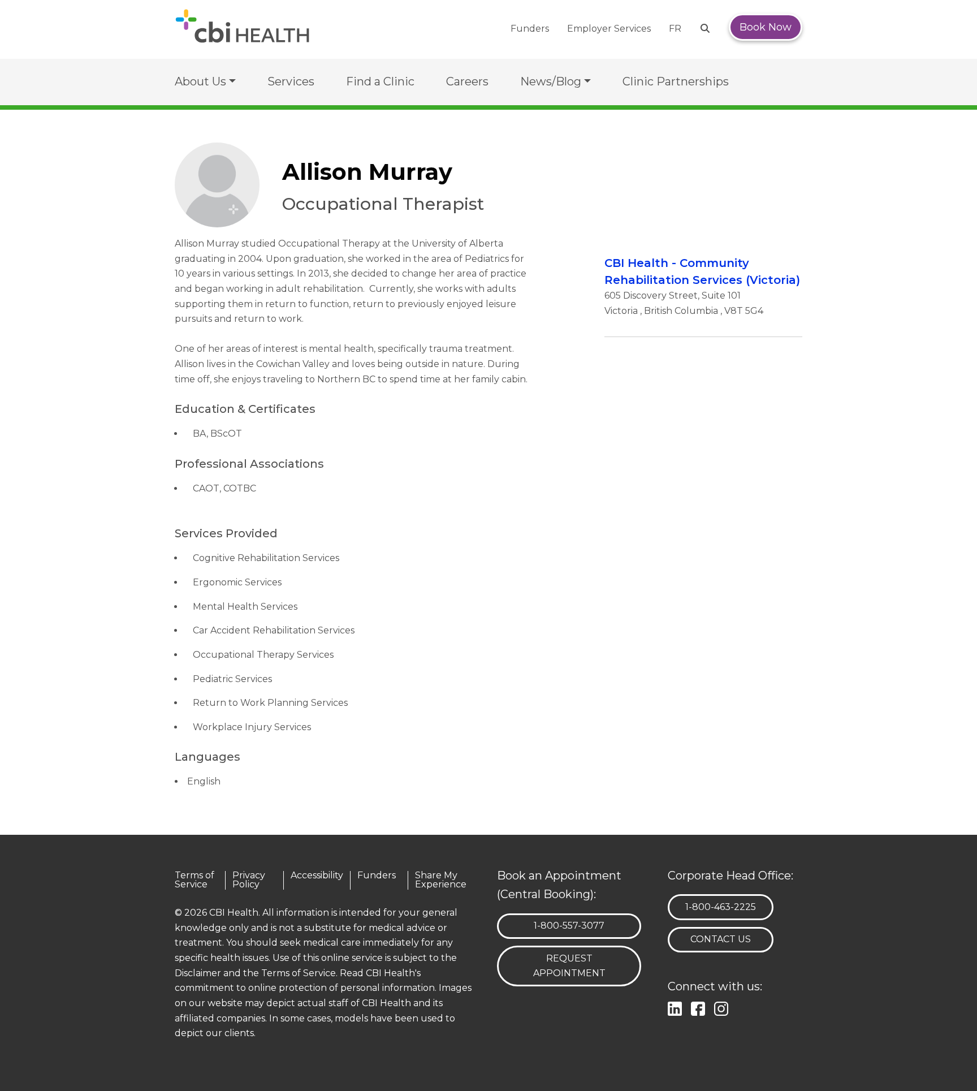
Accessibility (317, 876)
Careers (467, 81)
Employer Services (609, 28)
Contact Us (720, 939)
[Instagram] (723, 1007)
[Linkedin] (677, 1007)
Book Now (766, 27)
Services (290, 81)
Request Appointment (569, 966)
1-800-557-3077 (568, 925)
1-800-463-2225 (720, 906)
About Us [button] (200, 81)
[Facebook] (700, 1007)
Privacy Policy (248, 880)
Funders (530, 28)
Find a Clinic (380, 81)
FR (675, 28)
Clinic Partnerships (675, 81)
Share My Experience (440, 880)
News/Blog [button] (550, 81)
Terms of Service (194, 880)
